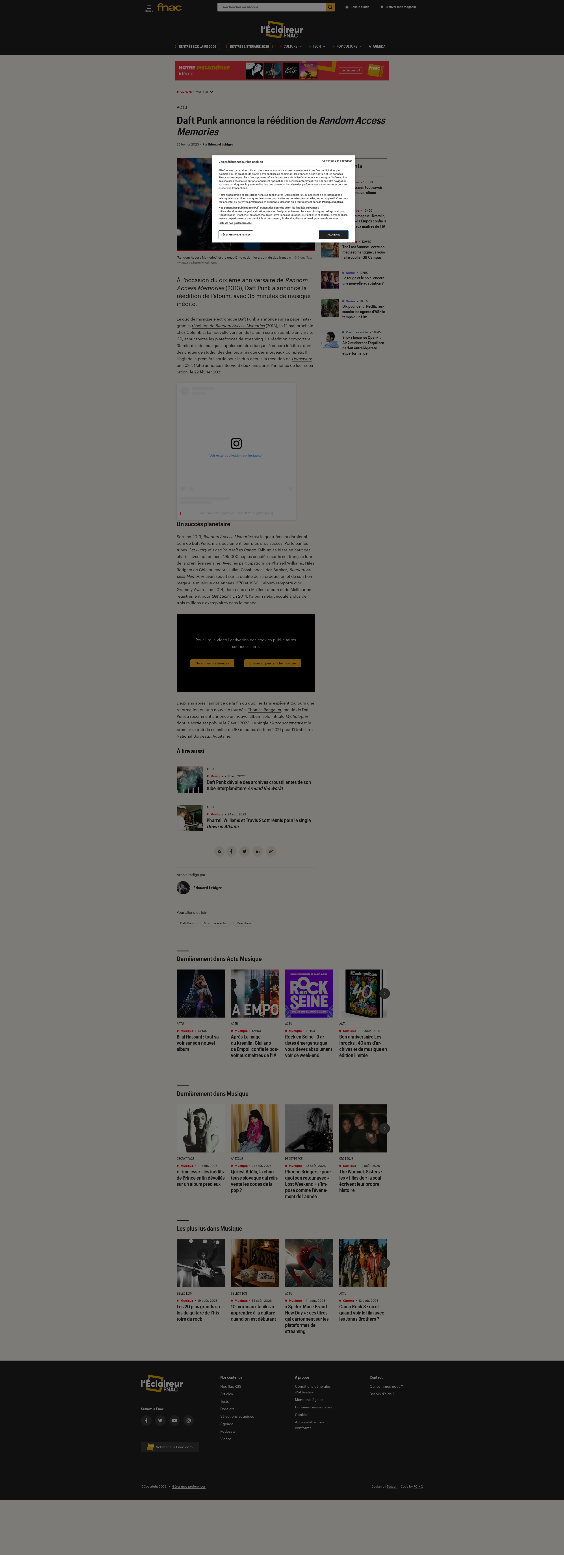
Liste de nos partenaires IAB (235, 223)
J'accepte (333, 234)
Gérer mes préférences (236, 234)
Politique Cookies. (332, 201)
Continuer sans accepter (337, 160)
